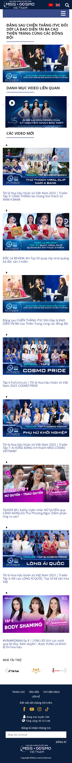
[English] (58, 4)
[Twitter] (47, 709)
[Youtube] (32, 709)
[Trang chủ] (19, 4)
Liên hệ (36, 696)
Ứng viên (34, 692)
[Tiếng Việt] (51, 4)
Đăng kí (61, 742)
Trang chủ (18, 692)
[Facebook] (24, 709)
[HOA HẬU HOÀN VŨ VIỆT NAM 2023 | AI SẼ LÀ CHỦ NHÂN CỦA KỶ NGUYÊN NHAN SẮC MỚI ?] (36, 112)
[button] (4, 105)
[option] (36, 112)
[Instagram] (39, 709)
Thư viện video (51, 692)
